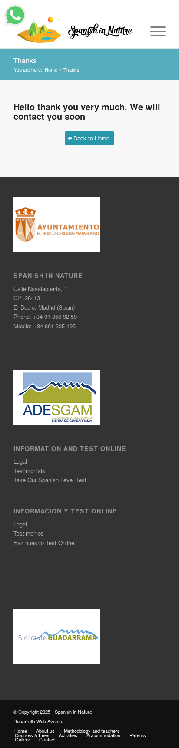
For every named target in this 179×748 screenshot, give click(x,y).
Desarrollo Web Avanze (38, 721)
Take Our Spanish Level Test (49, 480)
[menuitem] (20, 730)
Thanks (24, 60)
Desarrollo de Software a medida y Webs (64, 569)
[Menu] (154, 30)
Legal (20, 461)
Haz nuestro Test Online (43, 543)
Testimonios (28, 533)
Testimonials (29, 471)
